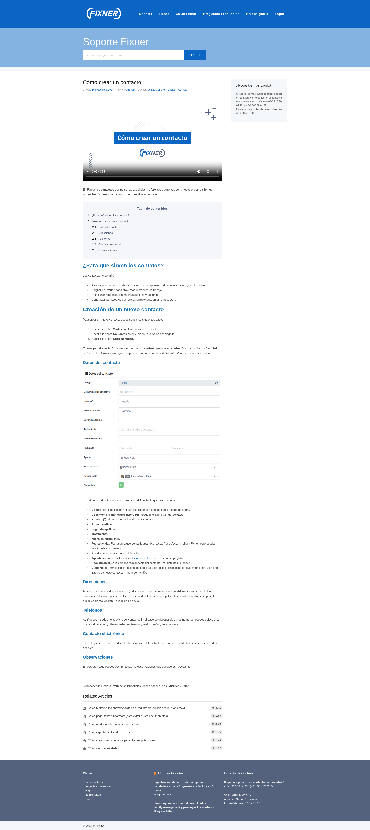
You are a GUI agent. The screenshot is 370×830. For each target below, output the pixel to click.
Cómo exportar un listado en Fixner (110, 732)
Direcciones (102, 232)
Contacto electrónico (108, 244)
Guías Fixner (186, 14)
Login (279, 14)
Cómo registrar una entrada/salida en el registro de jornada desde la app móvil (136, 707)
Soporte (145, 14)
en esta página (273, 97)
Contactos (161, 90)
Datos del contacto (106, 227)
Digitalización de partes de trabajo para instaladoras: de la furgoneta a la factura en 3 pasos (184, 786)
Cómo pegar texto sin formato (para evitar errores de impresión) (128, 716)
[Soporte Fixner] (104, 21)
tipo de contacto (143, 558)
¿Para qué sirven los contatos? (108, 215)
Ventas (151, 90)
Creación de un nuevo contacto (108, 221)
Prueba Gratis (92, 794)
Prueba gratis (257, 14)
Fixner (164, 14)
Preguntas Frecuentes (221, 14)
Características (93, 782)
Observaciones (104, 250)
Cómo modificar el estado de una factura (113, 724)
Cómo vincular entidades (103, 748)
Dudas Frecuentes (177, 90)
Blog (87, 790)
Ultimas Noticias (170, 773)
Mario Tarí (129, 90)
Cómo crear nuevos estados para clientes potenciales (121, 740)
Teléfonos (101, 238)
